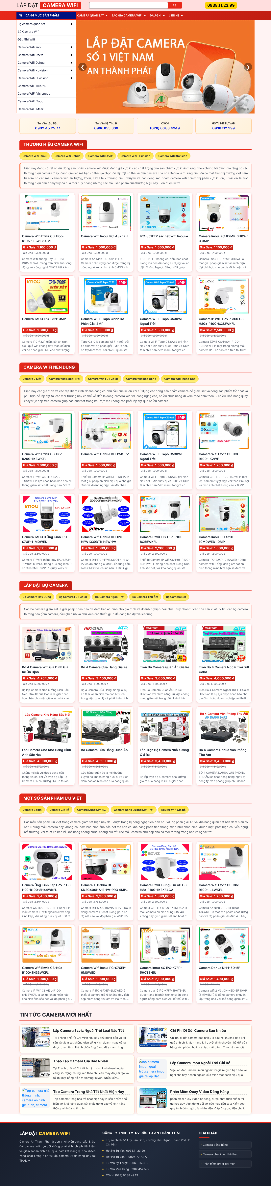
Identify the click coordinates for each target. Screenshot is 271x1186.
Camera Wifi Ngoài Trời (64, 378)
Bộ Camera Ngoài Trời (109, 596)
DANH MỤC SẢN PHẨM (42, 15)
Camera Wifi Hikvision (135, 156)
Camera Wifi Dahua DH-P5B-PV (105, 454)
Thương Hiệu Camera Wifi (53, 144)
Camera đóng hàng (215, 1144)
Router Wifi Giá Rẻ (173, 809)
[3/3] (165, 67)
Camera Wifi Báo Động (141, 378)
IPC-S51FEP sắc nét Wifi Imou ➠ (164, 236)
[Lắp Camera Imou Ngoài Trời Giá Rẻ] (153, 1069)
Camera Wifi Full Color (103, 378)
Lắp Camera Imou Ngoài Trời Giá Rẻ (200, 1063)
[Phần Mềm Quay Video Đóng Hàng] (153, 1098)
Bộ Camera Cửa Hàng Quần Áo (104, 750)
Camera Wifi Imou (35, 156)
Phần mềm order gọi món (219, 1163)
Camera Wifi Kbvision (172, 156)
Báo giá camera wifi (126, 15)
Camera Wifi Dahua (67, 156)
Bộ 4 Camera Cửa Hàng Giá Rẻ (104, 667)
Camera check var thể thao (220, 1154)
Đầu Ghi (155, 15)
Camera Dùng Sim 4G (91, 809)
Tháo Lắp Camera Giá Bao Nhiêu (80, 1061)
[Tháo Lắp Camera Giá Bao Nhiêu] (36, 1067)
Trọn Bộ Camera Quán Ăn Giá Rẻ (164, 667)
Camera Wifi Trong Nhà (179, 378)
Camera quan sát (90, 15)
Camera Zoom (32, 809)
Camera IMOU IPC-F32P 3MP (44, 319)
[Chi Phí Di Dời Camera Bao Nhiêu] (153, 1037)
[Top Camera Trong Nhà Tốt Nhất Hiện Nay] (36, 1098)
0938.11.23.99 (221, 5)
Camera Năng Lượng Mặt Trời (133, 809)
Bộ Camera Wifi (28, 32)
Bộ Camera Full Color (73, 596)
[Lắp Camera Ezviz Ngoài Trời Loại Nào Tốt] (36, 1037)
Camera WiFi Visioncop (34, 93)
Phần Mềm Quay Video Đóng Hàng (199, 1092)
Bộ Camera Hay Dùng (37, 596)
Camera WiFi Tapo (30, 101)
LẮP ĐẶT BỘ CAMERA (45, 585)
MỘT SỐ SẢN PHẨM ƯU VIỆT (52, 798)
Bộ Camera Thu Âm (145, 596)
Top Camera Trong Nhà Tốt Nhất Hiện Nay (88, 1092)
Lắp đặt (47, 5)
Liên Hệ (174, 15)
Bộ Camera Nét (176, 596)
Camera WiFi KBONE (32, 86)
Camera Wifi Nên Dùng (49, 367)
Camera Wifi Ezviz (100, 156)
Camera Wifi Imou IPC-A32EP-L (105, 236)
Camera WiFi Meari (31, 109)
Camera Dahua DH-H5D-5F (219, 968)
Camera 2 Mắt (32, 378)
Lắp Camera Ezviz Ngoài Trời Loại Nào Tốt (88, 1030)
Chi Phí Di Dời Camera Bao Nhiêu (198, 1030)
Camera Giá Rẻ (59, 809)
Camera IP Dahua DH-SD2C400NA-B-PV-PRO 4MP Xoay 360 (103, 889)
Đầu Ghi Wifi (26, 39)
